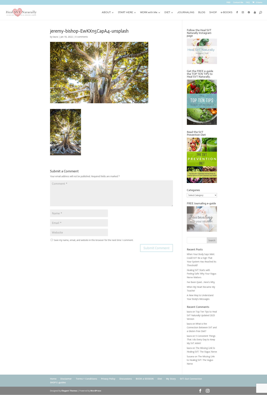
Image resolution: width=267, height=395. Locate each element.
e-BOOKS (226, 12)
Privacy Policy (108, 378)
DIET (167, 12)
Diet (160, 378)
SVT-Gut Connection (191, 378)
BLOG (201, 12)
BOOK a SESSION (145, 378)
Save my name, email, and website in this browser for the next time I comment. (93, 240)
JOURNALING (185, 12)
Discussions (125, 378)
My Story (171, 378)
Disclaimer (66, 378)
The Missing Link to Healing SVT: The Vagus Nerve (201, 360)
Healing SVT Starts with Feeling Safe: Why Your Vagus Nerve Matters (201, 274)
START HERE (125, 12)
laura (55, 36)
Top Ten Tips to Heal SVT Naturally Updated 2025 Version (202, 315)
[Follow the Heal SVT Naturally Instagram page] (202, 63)
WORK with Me (148, 12)
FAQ (248, 3)
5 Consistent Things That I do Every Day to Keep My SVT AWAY (201, 339)
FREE (228, 3)
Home (53, 378)
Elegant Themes (69, 390)
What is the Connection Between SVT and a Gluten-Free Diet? (202, 327)
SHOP (213, 12)
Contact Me (238, 3)
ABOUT (106, 12)
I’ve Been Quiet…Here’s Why (201, 282)
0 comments (81, 36)
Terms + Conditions (86, 378)
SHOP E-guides (58, 382)
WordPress (95, 390)
